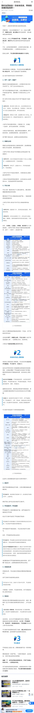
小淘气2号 (28, 69)
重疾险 (3, 13)
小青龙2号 (7, 71)
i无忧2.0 (19, 363)
